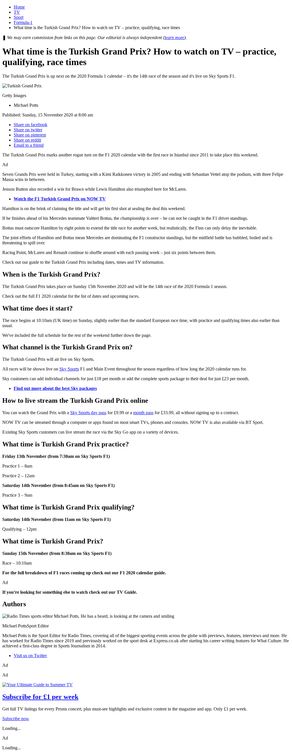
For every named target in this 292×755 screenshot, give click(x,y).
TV (17, 12)
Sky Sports (69, 369)
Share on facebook (30, 124)
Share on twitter (28, 129)
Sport (18, 17)
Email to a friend (29, 145)
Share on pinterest (30, 134)
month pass (143, 412)
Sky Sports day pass (88, 412)
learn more (174, 37)
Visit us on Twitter (30, 655)
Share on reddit (27, 140)
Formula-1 (23, 22)
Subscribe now (15, 718)
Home (19, 7)
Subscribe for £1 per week (40, 696)
